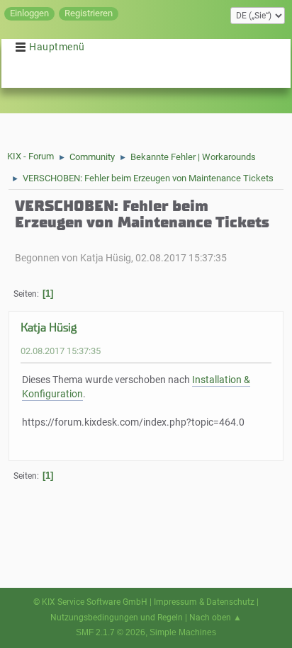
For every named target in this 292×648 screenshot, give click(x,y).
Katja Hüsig (49, 327)
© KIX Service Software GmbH (90, 602)
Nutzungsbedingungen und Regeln (116, 618)
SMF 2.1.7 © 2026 (110, 632)
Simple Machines (183, 632)
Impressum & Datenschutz (204, 602)
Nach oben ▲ (215, 618)
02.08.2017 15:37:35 (61, 351)
